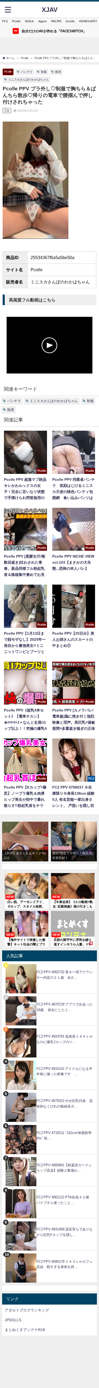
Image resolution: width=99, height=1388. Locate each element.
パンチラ (26, 71)
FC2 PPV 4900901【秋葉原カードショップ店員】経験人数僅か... (64, 1167)
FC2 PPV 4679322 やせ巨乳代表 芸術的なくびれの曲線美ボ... (64, 1103)
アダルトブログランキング (27, 1310)
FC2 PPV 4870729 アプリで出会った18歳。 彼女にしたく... (64, 1007)
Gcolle (70, 21)
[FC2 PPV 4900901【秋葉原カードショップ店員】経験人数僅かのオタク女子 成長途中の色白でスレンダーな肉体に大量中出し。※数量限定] (49, 1157)
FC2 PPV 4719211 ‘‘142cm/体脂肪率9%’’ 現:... (64, 1135)
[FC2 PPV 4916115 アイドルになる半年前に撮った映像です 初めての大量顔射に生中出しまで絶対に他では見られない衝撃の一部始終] (49, 1060)
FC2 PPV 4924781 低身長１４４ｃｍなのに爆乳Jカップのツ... (64, 1039)
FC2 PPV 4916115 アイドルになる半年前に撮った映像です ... (64, 1071)
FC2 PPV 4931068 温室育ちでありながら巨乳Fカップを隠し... (64, 1231)
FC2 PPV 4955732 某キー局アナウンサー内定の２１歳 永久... (64, 974)
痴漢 (58, 71)
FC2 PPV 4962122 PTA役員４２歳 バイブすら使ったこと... (64, 1199)
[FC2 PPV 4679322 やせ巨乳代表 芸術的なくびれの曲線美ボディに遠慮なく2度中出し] (49, 1093)
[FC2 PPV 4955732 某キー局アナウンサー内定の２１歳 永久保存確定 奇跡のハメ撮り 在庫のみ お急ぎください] (49, 964)
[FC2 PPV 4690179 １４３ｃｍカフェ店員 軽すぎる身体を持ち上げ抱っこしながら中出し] (49, 1253)
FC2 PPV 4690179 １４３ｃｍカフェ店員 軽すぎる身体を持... (64, 1264)
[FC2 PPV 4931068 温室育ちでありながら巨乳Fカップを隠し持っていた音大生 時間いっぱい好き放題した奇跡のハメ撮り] (49, 1221)
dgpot (42, 21)
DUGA (29, 21)
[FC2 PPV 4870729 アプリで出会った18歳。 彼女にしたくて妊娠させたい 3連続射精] (49, 996)
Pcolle (16, 21)
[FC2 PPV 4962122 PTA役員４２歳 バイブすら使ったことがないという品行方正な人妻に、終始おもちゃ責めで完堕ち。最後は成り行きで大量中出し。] (49, 1189)
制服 (44, 71)
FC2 (5, 21)
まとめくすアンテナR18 (25, 1330)
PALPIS (56, 21)
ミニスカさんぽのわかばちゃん (28, 79)
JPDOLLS (13, 1320)
